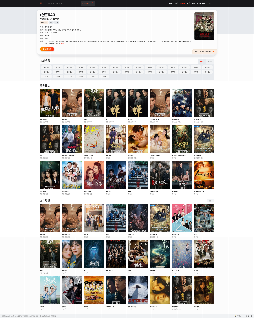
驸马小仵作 (87, 191)
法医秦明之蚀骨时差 (68, 155)
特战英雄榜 (175, 119)
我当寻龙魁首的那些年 (179, 155)
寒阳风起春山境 (199, 191)
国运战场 (108, 191)
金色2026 (197, 119)
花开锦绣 (64, 119)
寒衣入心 (108, 155)
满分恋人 (130, 155)
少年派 (42, 306)
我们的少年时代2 (89, 155)
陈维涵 (50, 30)
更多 (210, 201)
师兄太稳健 (197, 155)
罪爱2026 (175, 191)
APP (203, 3)
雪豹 (195, 234)
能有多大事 (43, 119)
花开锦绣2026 (154, 119)
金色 (41, 155)
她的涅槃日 (43, 191)
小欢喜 (86, 234)
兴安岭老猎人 (154, 191)
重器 (129, 191)
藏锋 (85, 119)
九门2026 (131, 234)
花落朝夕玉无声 (155, 155)
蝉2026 (130, 119)
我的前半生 (175, 234)
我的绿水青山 (66, 191)
